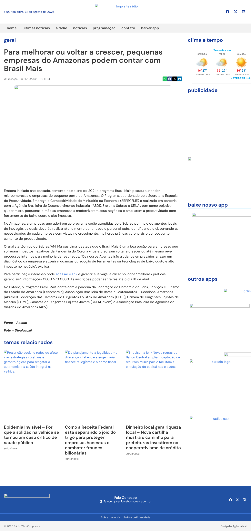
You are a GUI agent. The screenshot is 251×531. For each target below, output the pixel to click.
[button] (165, 79)
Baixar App (150, 28)
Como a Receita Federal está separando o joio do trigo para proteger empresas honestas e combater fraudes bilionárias (90, 440)
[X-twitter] (235, 11)
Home (12, 28)
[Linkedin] (243, 11)
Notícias (80, 28)
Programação (104, 28)
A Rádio (61, 28)
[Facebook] (227, 11)
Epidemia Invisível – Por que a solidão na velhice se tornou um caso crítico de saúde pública (31, 434)
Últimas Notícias (36, 28)
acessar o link (66, 274)
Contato (128, 28)
